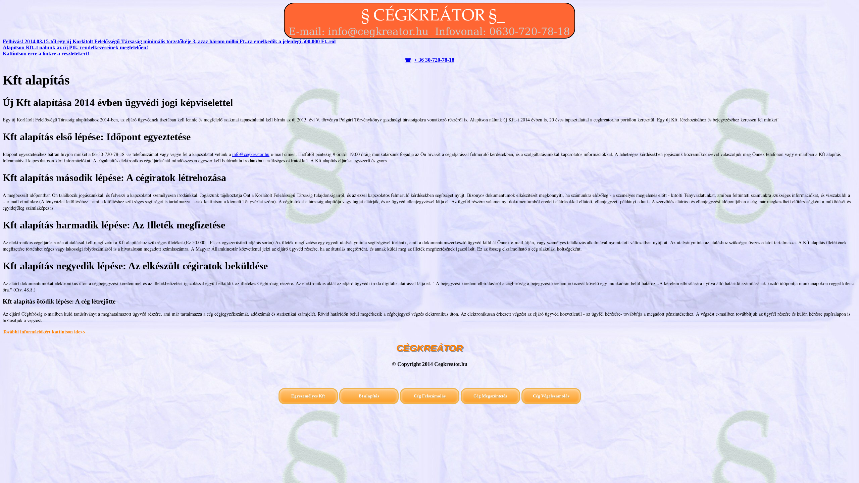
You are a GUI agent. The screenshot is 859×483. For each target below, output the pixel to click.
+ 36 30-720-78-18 (434, 60)
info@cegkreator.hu (250, 154)
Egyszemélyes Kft (308, 395)
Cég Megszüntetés (490, 395)
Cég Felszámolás (430, 395)
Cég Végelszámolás (551, 395)
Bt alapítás (369, 395)
